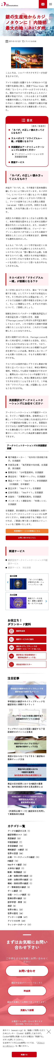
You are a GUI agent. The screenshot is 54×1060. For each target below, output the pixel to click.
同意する (24, 1054)
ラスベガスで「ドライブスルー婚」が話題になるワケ (26, 140)
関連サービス (17, 162)
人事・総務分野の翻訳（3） (21, 875)
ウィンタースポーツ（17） (20, 924)
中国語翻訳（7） (15, 842)
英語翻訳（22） (15, 838)
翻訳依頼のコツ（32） (18, 834)
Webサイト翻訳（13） (18, 864)
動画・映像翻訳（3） (17, 872)
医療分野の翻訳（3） (17, 898)
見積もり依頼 (27, 1010)
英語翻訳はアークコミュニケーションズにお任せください (27, 148)
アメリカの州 (30, 41)
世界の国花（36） (16, 913)
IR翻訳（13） (13, 860)
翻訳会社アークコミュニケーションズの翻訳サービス (27, 562)
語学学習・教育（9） (17, 902)
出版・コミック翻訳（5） (19, 894)
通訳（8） (12, 905)
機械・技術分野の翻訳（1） (20, 883)
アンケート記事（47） (18, 917)
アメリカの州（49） (17, 920)
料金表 (27, 990)
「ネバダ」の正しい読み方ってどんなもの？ (27, 131)
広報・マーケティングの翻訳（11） (24, 857)
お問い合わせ (27, 971)
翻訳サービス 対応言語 (19, 567)
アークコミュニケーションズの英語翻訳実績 (29, 155)
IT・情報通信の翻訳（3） (19, 887)
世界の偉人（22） (16, 909)
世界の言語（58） (16, 853)
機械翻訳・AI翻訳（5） (18, 849)
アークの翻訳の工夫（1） (19, 830)
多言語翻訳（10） (16, 845)
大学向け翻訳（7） (16, 868)
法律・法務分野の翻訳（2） (21, 879)
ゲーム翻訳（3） (15, 890)
